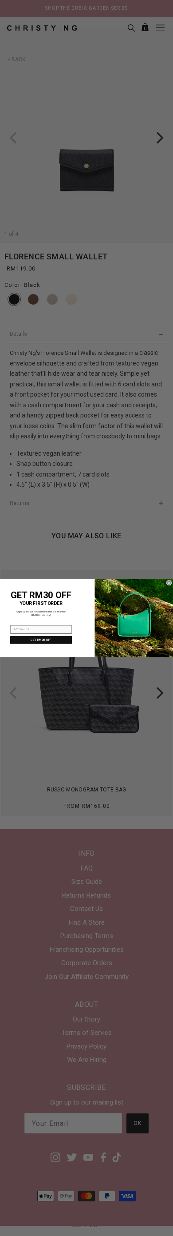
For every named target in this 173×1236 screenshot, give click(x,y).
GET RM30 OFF (41, 640)
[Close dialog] (169, 582)
